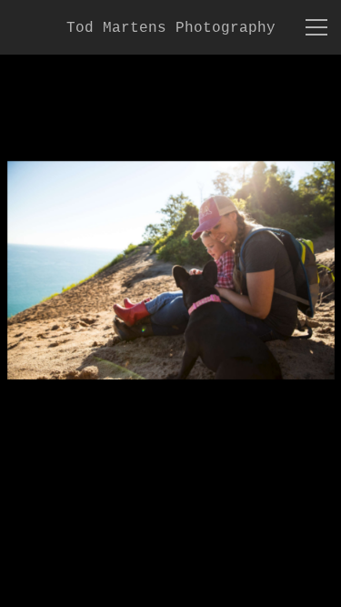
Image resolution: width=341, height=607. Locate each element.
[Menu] (316, 27)
